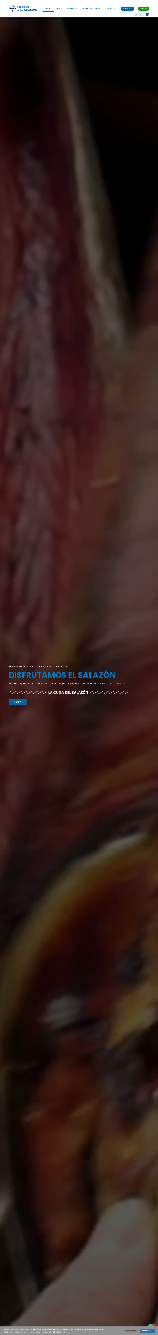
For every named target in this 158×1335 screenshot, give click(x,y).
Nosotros (72, 8)
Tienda (59, 8)
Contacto (110, 8)
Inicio (48, 8)
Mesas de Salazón (91, 8)
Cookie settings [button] (131, 1331)
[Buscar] (147, 14)
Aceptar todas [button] (147, 1331)
